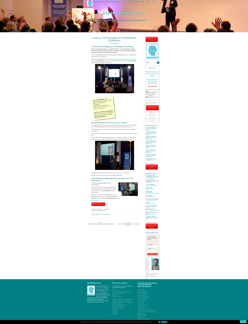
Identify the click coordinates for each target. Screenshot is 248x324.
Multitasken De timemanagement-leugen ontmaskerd (100, 223)
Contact (142, 1)
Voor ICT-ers (140, 307)
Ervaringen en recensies (150, 188)
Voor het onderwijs (142, 295)
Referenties (115, 294)
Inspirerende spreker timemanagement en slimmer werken (152, 192)
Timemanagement (105, 214)
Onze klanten (115, 314)
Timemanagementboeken (143, 319)
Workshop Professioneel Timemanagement (122, 302)
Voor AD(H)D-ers (141, 313)
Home (113, 289)
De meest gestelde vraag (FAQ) (152, 199)
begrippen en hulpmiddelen (152, 206)
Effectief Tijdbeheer (116, 296)
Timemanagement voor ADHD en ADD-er (152, 218)
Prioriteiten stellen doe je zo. (151, 196)
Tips (153, 1)
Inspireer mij (152, 254)
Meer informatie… (95, 200)
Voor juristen (140, 304)
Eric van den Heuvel (116, 42)
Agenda (124, 1)
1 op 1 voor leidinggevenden (144, 296)
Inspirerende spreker (99, 204)
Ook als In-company (142, 314)
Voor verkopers (141, 301)
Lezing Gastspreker (95, 214)
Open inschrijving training (152, 176)
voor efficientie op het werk (150, 203)
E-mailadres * (151, 244)
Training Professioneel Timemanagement (121, 292)
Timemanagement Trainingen (112, 1)
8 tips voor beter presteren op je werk (152, 209)
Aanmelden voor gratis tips (118, 306)
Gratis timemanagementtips (118, 305)
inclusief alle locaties (151, 159)
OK (159, 322)
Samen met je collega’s (143, 291)
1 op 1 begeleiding (142, 292)
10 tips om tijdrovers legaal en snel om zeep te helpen (128, 224)
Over (148, 1)
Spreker (130, 1)
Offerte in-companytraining (151, 39)
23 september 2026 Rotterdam (151, 137)
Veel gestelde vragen (117, 303)
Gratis (136, 1)
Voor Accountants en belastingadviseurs (147, 311)
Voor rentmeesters (142, 308)
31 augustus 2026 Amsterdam (151, 128)
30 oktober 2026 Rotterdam (151, 155)
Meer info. (152, 116)
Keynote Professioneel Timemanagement (121, 300)
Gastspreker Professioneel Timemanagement (122, 299)
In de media (115, 311)
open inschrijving (132, 61)
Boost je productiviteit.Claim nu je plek (152, 107)
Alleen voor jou (141, 289)
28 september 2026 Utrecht (151, 146)
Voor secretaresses (142, 299)
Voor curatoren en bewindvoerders (145, 310)
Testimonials (115, 312)
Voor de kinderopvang (143, 305)
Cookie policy (155, 322)
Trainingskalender (151, 125)
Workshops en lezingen (143, 294)
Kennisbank (115, 309)
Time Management (98, 1)
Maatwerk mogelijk (142, 316)
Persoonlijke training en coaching (152, 185)
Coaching (140, 317)
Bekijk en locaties (152, 114)
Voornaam (150, 248)
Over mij (114, 290)
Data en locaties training (117, 293)
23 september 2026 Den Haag (151, 142)
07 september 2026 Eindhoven (151, 133)
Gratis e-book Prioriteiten (118, 308)
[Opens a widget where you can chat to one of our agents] (243, 321)
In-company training (152, 181)
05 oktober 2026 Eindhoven (151, 151)
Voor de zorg (140, 302)
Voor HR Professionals (143, 298)
